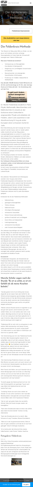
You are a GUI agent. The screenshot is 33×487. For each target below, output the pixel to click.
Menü (30, 3)
